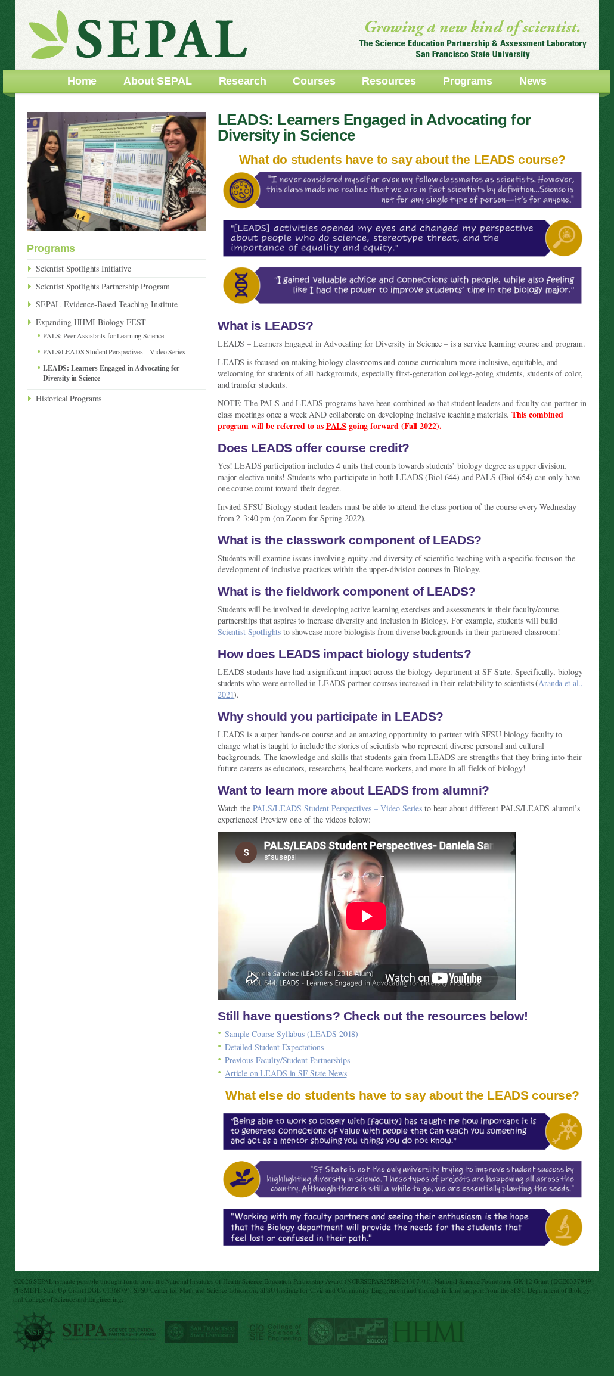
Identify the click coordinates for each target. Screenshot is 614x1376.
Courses (314, 81)
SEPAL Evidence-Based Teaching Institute (107, 304)
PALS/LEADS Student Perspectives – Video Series (338, 808)
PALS (336, 425)
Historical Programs (68, 398)
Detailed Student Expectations (274, 1047)
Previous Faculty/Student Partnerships (287, 1060)
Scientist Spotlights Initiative (83, 268)
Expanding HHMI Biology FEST (91, 322)
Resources (389, 81)
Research (242, 81)
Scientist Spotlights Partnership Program (102, 286)
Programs (467, 81)
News (533, 81)
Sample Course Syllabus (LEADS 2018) (291, 1033)
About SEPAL (157, 81)
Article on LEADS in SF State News (285, 1073)
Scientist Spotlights (249, 631)
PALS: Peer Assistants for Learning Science (103, 335)
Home (82, 81)
